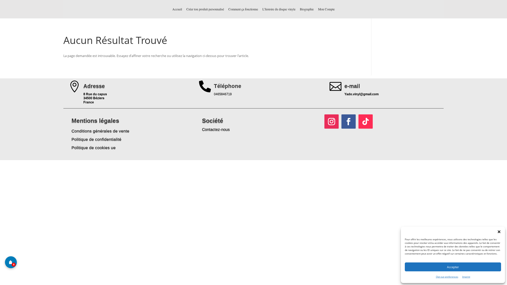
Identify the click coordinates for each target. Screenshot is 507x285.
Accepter (453, 267)
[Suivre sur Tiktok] (365, 121)
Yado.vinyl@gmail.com (361, 94)
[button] (499, 232)
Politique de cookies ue (93, 147)
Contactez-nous (216, 129)
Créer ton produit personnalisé (205, 9)
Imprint (466, 276)
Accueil (177, 9)
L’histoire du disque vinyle (278, 9)
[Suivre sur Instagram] (331, 121)
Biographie (307, 9)
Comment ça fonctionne (243, 9)
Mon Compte (326, 9)
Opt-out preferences (447, 276)
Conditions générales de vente (100, 131)
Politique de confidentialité (96, 139)
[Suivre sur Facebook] (348, 121)
